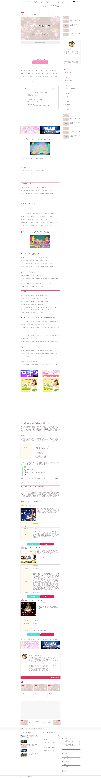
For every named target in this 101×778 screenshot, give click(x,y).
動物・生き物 (47, 2)
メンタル (52, 2)
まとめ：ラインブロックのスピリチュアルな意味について (38, 105)
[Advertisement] (40, 51)
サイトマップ (64, 770)
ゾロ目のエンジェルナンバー (70, 88)
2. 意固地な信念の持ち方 (32, 102)
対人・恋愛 (41, 2)
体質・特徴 (35, 2)
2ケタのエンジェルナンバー (72, 741)
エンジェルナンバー (69, 2)
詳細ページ (33, 544)
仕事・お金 (29, 2)
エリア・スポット (63, 2)
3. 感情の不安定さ (31, 104)
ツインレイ (67, 93)
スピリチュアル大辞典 (50, 6)
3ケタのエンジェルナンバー (70, 77)
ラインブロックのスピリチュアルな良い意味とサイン (38, 92)
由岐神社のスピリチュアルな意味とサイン (50, 747)
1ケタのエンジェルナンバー (70, 72)
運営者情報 (64, 771)
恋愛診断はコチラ (40, 62)
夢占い (72, 764)
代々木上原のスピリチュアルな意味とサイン (51, 750)
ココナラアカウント (69, 62)
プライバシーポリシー (24, 776)
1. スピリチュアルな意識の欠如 (34, 101)
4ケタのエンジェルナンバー (70, 80)
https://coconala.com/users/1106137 (44, 674)
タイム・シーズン (58, 2)
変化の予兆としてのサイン (33, 95)
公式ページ (47, 544)
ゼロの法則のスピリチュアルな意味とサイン (51, 742)
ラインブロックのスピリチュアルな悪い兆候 (36, 99)
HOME (24, 1)
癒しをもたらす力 (31, 94)
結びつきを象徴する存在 (32, 97)
